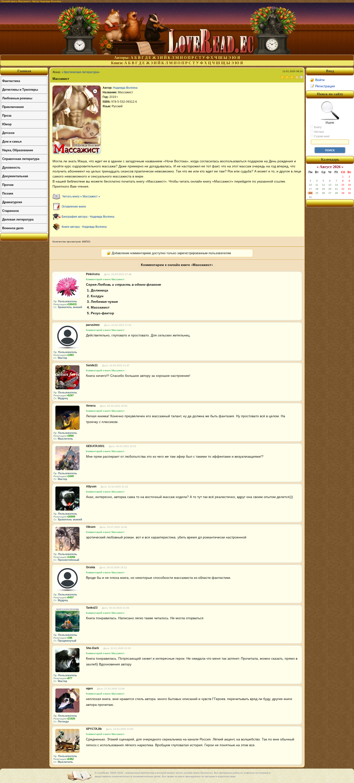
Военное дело (13, 228)
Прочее (7, 184)
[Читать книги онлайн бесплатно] (177, 53)
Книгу (317, 127)
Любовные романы (17, 98)
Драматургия (12, 202)
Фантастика (11, 80)
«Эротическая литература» (81, 72)
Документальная (15, 176)
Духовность (11, 167)
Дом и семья (12, 141)
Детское (8, 132)
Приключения (13, 106)
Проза (6, 115)
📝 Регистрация (322, 86)
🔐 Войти (317, 80)
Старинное (10, 210)
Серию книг (321, 136)
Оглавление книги (74, 206)
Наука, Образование (17, 150)
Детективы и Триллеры (20, 89)
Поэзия (7, 193)
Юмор (7, 124)
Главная (24, 71)
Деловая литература (17, 219)
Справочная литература (20, 158)
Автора (318, 131)
